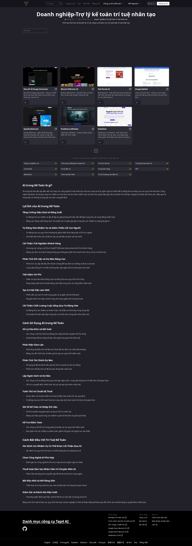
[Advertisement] (96, 49)
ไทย (135, 542)
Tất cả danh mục (84, 19)
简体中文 (111, 542)
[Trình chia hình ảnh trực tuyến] (152, 76)
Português (64, 542)
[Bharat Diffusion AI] (77, 76)
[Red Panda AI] (114, 76)
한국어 (129, 542)
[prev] (91, 151)
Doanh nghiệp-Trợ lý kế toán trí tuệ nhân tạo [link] (110, 19)
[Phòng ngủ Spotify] (40, 116)
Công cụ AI (70, 3)
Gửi (79, 3)
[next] (101, 151)
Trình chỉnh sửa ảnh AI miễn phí (120, 521)
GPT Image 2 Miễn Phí (116, 525)
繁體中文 (120, 542)
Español (74, 542)
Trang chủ (70, 19)
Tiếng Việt (143, 542)
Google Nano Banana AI (117, 532)
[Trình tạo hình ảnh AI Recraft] (40, 76)
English (47, 542)
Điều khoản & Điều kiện (160, 521)
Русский (92, 542)
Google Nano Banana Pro (117, 528)
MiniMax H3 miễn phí (116, 517)
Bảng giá (96, 3)
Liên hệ (154, 525)
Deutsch (83, 542)
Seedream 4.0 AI (114, 535)
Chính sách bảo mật (159, 517)
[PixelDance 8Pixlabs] (77, 116)
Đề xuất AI (143, 521)
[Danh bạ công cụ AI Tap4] (26, 3)
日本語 (55, 542)
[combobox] (151, 3)
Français (102, 542)
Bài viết (86, 3)
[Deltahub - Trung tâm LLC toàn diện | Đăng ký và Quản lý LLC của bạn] (114, 116)
